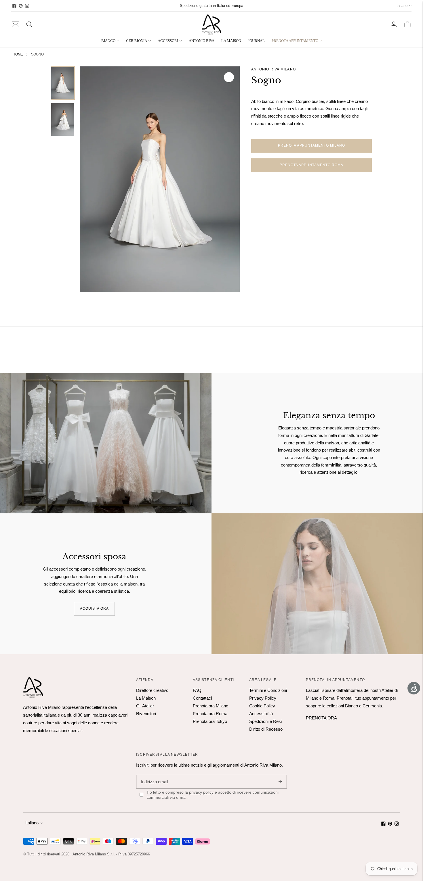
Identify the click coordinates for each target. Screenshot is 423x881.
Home (18, 54)
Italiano (401, 5)
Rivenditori (146, 713)
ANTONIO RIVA (201, 41)
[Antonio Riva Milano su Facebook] (14, 6)
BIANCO (108, 41)
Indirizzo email (154, 774)
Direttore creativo (152, 690)
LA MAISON (231, 41)
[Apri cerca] (29, 24)
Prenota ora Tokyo (210, 721)
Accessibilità (261, 713)
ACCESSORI (168, 41)
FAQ (197, 690)
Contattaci (202, 698)
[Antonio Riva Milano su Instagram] (27, 6)
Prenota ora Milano (210, 705)
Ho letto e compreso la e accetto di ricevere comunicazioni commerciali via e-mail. (213, 795)
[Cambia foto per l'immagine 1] (62, 82)
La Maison (146, 698)
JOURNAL (256, 41)
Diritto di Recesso (266, 729)
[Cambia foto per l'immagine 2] (62, 119)
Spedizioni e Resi (265, 721)
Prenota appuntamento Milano (311, 145)
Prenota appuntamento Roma (311, 165)
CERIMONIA (136, 41)
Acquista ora (94, 608)
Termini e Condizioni (268, 690)
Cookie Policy (262, 705)
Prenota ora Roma (210, 713)
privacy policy (201, 792)
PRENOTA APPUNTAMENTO (295, 41)
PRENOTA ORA (321, 717)
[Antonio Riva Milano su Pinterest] (21, 6)
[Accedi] (394, 24)
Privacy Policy (262, 698)
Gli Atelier (145, 705)
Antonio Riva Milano (273, 69)
